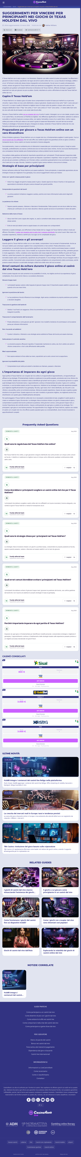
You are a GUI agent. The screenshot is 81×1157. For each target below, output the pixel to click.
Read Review (40, 684)
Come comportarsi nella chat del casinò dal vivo (40, 1023)
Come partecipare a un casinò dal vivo (40, 1012)
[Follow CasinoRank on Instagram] (33, 1100)
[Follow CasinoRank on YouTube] (43, 1100)
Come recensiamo (40, 1071)
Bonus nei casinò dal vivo (40, 1043)
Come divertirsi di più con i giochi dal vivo (40, 1016)
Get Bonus (40, 681)
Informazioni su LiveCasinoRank (40, 1068)
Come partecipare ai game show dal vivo (40, 1026)
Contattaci (40, 1078)
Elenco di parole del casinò (40, 1040)
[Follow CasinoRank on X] (38, 1100)
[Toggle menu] (4, 3)
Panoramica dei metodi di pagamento (40, 1047)
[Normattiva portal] (34, 1124)
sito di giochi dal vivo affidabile (12, 139)
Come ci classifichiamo (40, 1075)
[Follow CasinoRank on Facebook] (29, 1100)
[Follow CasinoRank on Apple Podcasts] (52, 1100)
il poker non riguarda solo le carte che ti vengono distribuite (35, 232)
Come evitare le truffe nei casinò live (40, 1019)
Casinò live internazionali (40, 1054)
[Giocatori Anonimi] (28, 1132)
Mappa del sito (64, 1154)
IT (39, 1105)
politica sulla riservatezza (41, 1154)
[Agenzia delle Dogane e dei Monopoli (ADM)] (12, 1124)
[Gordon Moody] (40, 1132)
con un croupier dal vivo (31, 114)
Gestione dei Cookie (18, 1154)
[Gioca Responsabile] (63, 1124)
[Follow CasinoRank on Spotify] (48, 1100)
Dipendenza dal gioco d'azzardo (40, 1051)
